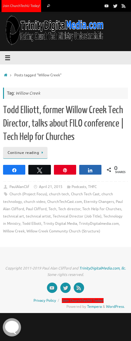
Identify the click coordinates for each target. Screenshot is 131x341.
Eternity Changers (99, 201)
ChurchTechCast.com (64, 201)
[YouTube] (106, 6)
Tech (52, 209)
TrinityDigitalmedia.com (99, 223)
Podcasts (79, 186)
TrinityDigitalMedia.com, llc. (102, 268)
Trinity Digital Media (60, 223)
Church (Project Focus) (28, 194)
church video (34, 201)
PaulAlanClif (19, 186)
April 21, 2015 (50, 186)
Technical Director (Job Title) (77, 216)
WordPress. (115, 306)
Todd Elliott (31, 223)
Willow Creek (14, 231)
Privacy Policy (45, 300)
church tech (59, 194)
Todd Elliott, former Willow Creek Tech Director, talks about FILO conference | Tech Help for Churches (63, 123)
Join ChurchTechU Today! (21, 6)
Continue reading (23, 152)
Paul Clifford (36, 209)
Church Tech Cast (85, 194)
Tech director (69, 209)
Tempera (94, 306)
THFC (92, 186)
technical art (13, 216)
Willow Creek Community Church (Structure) (63, 231)
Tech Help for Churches (101, 209)
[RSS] (123, 6)
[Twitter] (115, 6)
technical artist (38, 216)
